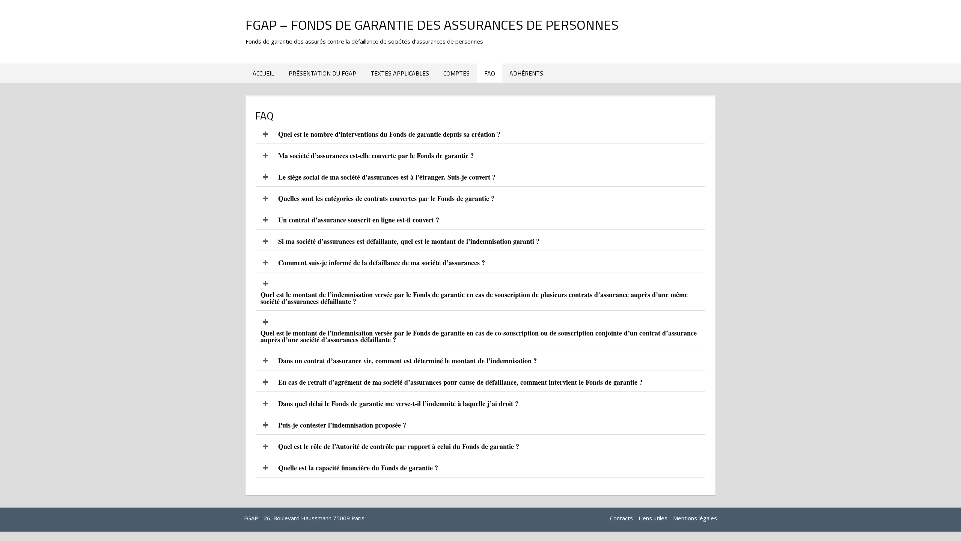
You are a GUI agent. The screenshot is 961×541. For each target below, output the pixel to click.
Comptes (456, 73)
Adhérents (526, 73)
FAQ (489, 73)
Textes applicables (400, 73)
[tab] (481, 134)
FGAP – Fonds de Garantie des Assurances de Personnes (432, 24)
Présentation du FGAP (322, 73)
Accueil (263, 73)
